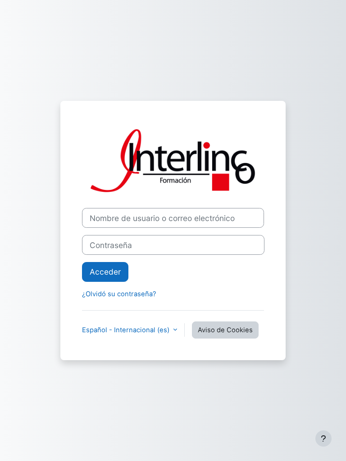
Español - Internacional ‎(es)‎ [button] (126, 330)
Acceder (105, 271)
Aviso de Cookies (225, 330)
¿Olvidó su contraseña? (119, 294)
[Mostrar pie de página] (323, 438)
